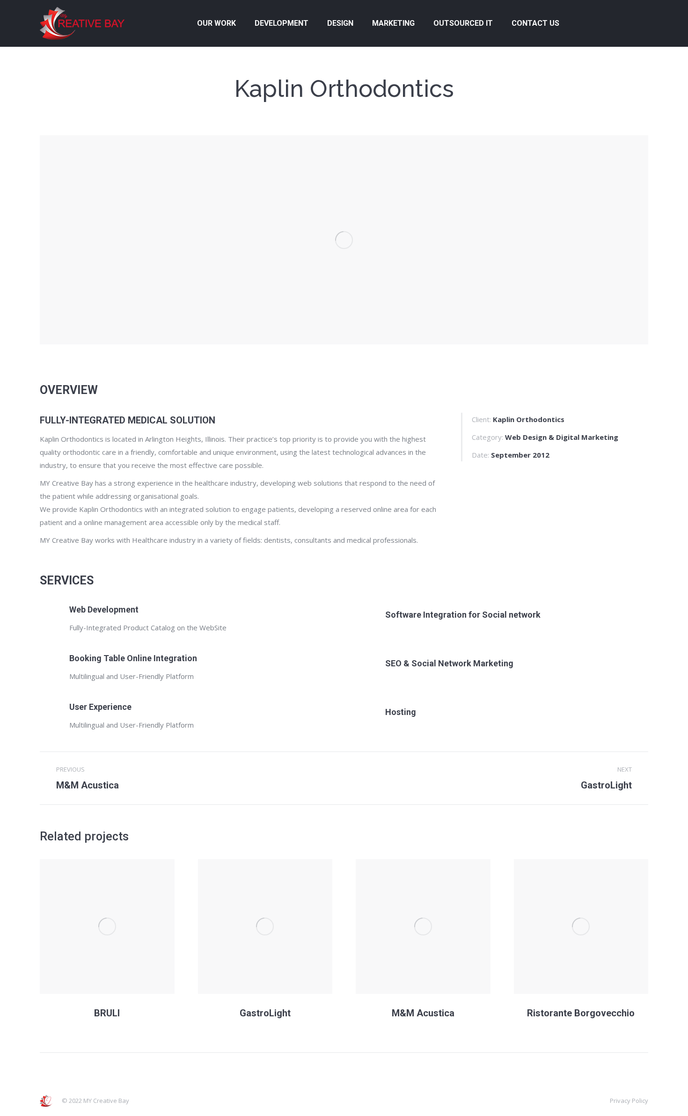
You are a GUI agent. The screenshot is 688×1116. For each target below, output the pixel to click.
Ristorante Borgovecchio (581, 1013)
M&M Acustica (423, 1013)
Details (107, 926)
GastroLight (265, 1013)
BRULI (107, 1013)
